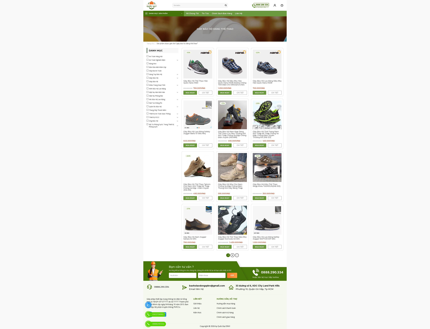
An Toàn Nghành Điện (157, 60)
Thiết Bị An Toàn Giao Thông (159, 114)
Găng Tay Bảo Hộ (155, 74)
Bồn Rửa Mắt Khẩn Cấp (157, 67)
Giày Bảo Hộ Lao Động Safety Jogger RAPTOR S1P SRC (266, 238)
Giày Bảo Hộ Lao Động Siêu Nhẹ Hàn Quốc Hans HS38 (267, 82)
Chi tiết (205, 93)
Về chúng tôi (192, 13)
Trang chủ (150, 44)
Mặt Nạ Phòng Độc (156, 96)
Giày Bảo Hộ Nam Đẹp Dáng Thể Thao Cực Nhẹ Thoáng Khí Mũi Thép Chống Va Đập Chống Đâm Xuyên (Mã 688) (232, 134)
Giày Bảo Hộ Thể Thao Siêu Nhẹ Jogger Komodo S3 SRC (232, 238)
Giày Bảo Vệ (153, 81)
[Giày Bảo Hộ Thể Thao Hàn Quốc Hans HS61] (197, 64)
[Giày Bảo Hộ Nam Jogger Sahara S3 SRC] (197, 220)
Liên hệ (238, 13)
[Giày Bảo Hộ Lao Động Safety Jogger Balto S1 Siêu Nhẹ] (197, 114)
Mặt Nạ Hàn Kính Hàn (157, 92)
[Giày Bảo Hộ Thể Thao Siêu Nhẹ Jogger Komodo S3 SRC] (232, 220)
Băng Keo (152, 64)
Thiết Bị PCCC (154, 117)
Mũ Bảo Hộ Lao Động (157, 99)
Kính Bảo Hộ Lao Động (157, 89)
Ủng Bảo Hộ (153, 121)
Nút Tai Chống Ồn (155, 103)
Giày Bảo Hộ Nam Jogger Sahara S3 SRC (194, 238)
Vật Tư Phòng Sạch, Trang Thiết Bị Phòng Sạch (161, 125)
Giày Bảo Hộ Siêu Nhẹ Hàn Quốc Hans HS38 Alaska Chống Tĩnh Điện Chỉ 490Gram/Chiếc (232, 83)
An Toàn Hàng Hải (155, 56)
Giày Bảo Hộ (153, 78)
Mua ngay (190, 93)
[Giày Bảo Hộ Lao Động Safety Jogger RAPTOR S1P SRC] (267, 220)
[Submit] (226, 5)
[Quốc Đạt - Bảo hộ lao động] (158, 5)
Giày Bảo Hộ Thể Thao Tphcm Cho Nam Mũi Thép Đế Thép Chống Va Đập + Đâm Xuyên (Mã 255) (197, 187)
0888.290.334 (161, 287)
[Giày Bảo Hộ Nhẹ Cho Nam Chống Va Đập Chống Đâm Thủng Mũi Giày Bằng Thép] (232, 167)
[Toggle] (177, 60)
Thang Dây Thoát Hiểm (157, 110)
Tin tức (205, 13)
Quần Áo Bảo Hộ (155, 106)
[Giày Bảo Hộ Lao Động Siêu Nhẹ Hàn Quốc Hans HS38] (267, 64)
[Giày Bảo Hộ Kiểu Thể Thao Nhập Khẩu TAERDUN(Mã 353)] (267, 167)
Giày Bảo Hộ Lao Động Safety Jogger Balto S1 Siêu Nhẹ (196, 132)
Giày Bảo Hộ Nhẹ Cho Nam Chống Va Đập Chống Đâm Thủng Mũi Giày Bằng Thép (230, 186)
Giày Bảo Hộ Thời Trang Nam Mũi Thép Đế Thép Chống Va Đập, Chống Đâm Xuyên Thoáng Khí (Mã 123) (266, 134)
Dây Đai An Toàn (155, 71)
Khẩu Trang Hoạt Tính (157, 85)
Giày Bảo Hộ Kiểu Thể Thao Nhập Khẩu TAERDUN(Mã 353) (267, 185)
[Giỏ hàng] (282, 5)
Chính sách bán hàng (222, 13)
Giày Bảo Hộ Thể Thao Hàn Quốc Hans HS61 (195, 82)
